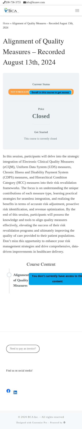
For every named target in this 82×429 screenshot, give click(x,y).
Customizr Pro (39, 422)
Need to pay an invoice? (23, 348)
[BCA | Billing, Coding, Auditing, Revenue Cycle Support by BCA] (11, 10)
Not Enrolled (20, 92)
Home (6, 23)
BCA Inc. (33, 417)
